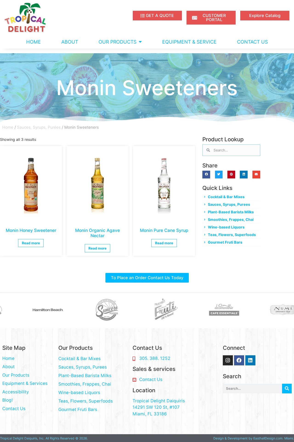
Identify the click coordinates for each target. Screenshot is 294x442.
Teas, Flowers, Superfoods (232, 234)
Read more (31, 243)
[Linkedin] (250, 360)
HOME (33, 42)
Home (7, 127)
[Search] (287, 388)
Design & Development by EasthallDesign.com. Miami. (253, 438)
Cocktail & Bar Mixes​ (226, 197)
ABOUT (69, 42)
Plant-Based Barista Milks (231, 212)
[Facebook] (239, 360)
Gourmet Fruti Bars (225, 242)
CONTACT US (252, 42)
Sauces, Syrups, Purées (39, 127)
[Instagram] (228, 360)
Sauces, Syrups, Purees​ (229, 204)
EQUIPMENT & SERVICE (189, 42)
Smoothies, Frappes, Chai (231, 219)
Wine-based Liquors (226, 227)
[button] (206, 174)
